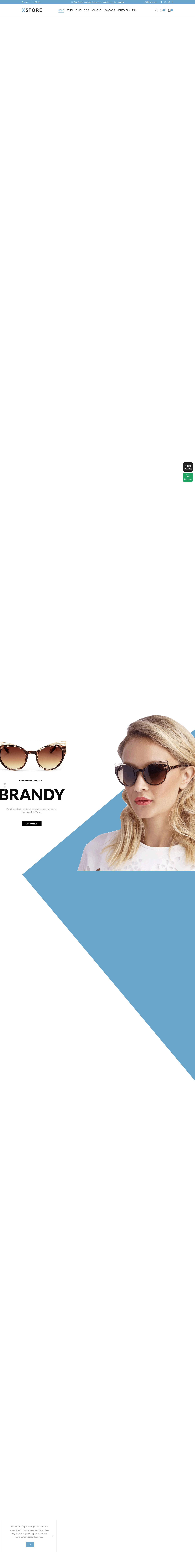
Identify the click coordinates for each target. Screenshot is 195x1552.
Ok (30, 1545)
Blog (86, 10)
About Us (96, 10)
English (25, 2)
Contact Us (123, 10)
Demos (70, 10)
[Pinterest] (172, 2)
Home (61, 10)
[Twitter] (165, 2)
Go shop (114, 2)
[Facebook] (161, 2)
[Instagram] (169, 2)
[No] (53, 1536)
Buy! (134, 10)
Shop (78, 10)
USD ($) (37, 2)
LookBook (109, 10)
